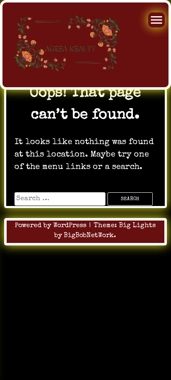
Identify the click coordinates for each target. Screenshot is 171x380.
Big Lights (137, 226)
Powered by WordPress (51, 226)
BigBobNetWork (89, 236)
